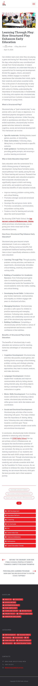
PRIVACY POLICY (10, 613)
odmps (10, 46)
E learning (10, 519)
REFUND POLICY (26, 611)
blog (16, 46)
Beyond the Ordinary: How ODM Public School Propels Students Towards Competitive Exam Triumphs (19, 562)
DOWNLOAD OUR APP (11, 611)
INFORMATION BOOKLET (12, 605)
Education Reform (13, 515)
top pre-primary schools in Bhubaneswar (19, 498)
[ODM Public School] (4, 3)
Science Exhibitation (14, 537)
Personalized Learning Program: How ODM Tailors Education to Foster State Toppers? (19, 573)
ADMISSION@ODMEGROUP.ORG (14, 667)
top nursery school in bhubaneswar (19, 494)
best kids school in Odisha (19, 490)
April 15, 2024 (8, 50)
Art (8, 528)
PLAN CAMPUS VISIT (11, 608)
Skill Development (13, 511)
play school (22, 46)
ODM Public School (19, 438)
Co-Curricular (11, 524)
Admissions (11, 541)
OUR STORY (18, 599)
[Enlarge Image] (19, 20)
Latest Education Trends (15, 546)
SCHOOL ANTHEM (10, 602)
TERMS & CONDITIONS (25, 613)
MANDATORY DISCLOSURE (12, 616)
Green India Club (12, 533)
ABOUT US (8, 599)
